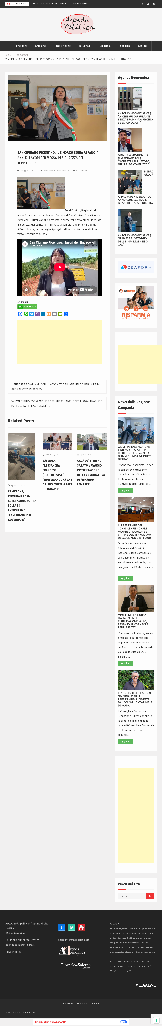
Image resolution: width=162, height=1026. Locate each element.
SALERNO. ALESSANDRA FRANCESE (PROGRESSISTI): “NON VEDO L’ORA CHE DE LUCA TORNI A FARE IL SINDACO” (57, 475)
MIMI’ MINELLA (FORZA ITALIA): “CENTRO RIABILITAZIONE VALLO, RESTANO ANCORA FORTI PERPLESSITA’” (133, 621)
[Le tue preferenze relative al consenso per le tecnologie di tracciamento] (156, 1020)
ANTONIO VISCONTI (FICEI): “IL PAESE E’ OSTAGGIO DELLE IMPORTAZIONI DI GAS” (135, 240)
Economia (105, 45)
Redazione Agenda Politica (56, 170)
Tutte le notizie (62, 45)
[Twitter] (148, 4)
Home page (20, 45)
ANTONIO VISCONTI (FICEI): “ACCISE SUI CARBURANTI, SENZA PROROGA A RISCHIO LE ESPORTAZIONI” (135, 118)
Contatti (142, 45)
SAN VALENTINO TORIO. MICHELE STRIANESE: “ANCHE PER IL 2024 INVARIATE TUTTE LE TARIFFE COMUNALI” (56, 403)
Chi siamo (40, 45)
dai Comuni (85, 45)
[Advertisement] (59, 342)
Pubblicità (124, 45)
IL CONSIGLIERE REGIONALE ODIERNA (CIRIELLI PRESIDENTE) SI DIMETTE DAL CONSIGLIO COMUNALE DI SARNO (135, 699)
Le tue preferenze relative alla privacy (95, 1021)
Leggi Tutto (125, 490)
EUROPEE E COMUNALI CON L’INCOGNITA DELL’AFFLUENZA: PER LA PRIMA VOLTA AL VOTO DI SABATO (56, 387)
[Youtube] (153, 4)
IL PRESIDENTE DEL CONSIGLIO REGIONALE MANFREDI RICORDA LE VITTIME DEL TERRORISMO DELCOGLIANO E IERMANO (134, 532)
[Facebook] (142, 4)
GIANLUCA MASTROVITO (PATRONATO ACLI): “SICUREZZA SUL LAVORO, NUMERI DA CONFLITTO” (134, 159)
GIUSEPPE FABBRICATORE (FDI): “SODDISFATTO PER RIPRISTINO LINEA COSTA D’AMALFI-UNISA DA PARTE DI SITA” (134, 453)
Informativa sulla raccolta (50, 1021)
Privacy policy (13, 951)
